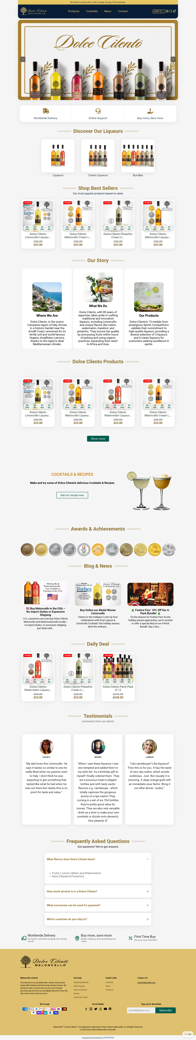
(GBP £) (158, 11)
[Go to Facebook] (86, 1009)
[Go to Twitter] (96, 1009)
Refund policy (79, 986)
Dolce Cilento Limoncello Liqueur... (38, 235)
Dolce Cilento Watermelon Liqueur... (118, 414)
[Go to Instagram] (91, 1009)
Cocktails (92, 11)
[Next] (173, 59)
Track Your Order (81, 997)
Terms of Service (80, 990)
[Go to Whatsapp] (101, 1009)
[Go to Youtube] (106, 1009)
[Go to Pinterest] (110, 1009)
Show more (98, 438)
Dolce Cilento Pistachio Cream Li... (118, 235)
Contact (123, 11)
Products (73, 11)
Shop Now (161, 69)
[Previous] (22, 59)
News (107, 11)
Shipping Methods (81, 982)
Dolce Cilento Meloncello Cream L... (78, 235)
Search (76, 993)
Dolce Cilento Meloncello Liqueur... (158, 235)
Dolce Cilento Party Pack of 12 (118, 688)
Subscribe (165, 1010)
